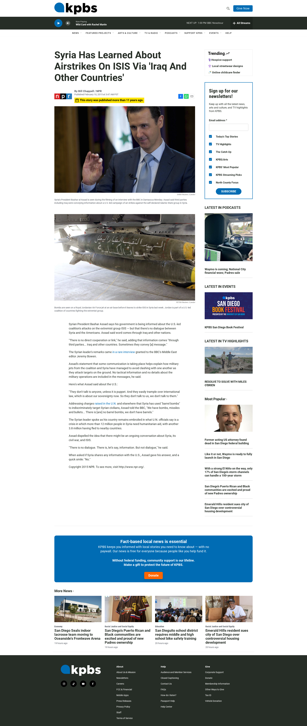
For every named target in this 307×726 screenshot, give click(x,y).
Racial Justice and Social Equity (119, 626)
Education (159, 626)
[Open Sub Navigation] (81, 33)
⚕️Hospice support (220, 59)
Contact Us (166, 683)
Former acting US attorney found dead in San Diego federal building (227, 441)
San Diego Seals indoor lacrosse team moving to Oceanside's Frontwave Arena (77, 634)
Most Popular (215, 399)
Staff (118, 712)
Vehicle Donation (213, 701)
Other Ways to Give (214, 689)
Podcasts (171, 33)
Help (228, 33)
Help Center (166, 706)
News (75, 33)
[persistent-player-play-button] (58, 23)
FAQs (163, 689)
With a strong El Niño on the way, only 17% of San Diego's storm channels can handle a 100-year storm (228, 472)
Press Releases (123, 701)
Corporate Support (214, 672)
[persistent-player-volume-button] (68, 23)
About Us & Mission (126, 672)
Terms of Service (124, 718)
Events (214, 33)
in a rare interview (123, 352)
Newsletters (122, 678)
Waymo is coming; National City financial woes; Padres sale (225, 271)
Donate (153, 575)
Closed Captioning (170, 678)
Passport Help (168, 701)
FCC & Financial (124, 689)
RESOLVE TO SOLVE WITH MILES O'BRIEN (226, 383)
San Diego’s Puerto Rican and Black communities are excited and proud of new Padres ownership (227, 490)
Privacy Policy (123, 706)
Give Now (242, 8)
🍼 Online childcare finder (224, 72)
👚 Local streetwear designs (225, 66)
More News (63, 591)
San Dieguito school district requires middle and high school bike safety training (176, 634)
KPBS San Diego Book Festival (224, 327)
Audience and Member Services (176, 672)
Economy (58, 626)
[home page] (75, 8)
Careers (120, 683)
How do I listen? (168, 695)
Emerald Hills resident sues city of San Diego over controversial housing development (227, 508)
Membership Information (217, 683)
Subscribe (228, 191)
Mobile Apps (122, 695)
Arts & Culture (128, 33)
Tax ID (208, 695)
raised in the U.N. (105, 403)
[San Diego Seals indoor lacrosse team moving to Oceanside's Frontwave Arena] (78, 609)
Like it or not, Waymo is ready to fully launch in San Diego (228, 455)
